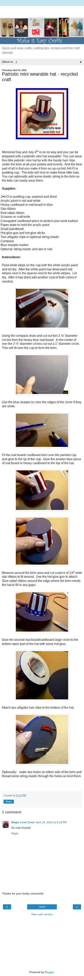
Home (42, 906)
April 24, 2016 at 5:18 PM (51, 822)
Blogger (49, 972)
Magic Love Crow (22, 822)
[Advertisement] (42, 11)
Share (8, 801)
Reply (14, 833)
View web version (42, 914)
